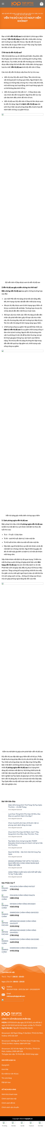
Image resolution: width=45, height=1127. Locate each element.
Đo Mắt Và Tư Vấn (31, 13)
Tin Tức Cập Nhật (25, 15)
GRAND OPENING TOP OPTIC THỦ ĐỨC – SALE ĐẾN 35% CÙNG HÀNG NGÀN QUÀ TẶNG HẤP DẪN (24, 863)
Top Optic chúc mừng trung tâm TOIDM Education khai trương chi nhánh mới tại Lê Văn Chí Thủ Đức (25, 843)
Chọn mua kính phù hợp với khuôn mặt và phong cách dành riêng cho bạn (23, 824)
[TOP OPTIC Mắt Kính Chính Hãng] (22, 4)
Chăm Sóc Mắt (21, 13)
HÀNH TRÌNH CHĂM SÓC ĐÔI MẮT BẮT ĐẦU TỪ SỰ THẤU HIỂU (24, 873)
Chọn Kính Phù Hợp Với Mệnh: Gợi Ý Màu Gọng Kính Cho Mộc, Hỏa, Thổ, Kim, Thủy (23, 833)
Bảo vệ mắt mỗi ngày (9, 13)
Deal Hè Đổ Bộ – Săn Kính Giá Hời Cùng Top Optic (24, 853)
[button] (3, 3)
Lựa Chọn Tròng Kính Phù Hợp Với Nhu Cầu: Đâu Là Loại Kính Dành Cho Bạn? (24, 815)
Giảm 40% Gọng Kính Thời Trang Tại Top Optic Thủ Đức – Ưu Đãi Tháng (25, 806)
